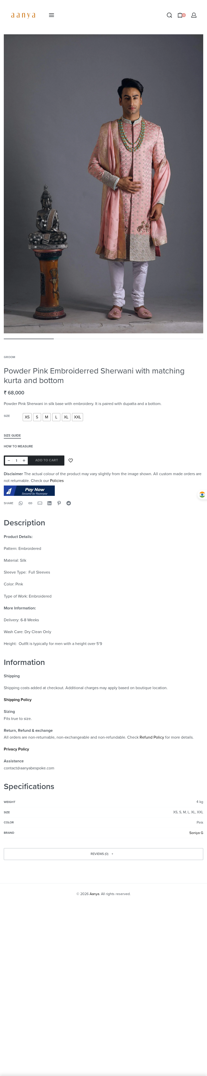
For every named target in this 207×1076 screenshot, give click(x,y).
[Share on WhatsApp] (20, 503)
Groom (9, 357)
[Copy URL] (30, 503)
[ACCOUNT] (194, 15)
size (7, 416)
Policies (57, 480)
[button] (103, 854)
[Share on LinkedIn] (49, 503)
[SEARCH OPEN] (169, 15)
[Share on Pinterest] (59, 503)
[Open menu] (51, 15)
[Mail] (40, 503)
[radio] (27, 417)
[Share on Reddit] (68, 503)
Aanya (94, 894)
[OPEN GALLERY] (103, 184)
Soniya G (196, 833)
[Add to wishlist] (70, 460)
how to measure (18, 446)
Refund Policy (152, 737)
